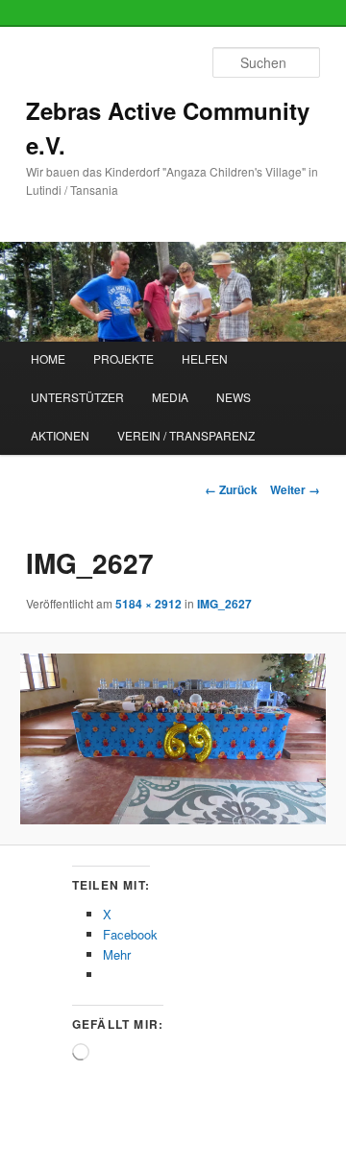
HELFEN (205, 358)
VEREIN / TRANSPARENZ (186, 435)
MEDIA (170, 397)
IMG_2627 (224, 603)
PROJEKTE (123, 358)
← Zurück (231, 489)
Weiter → (295, 489)
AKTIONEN (60, 435)
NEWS (233, 397)
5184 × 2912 (148, 603)
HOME (48, 358)
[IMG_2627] (172, 739)
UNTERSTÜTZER (77, 397)
